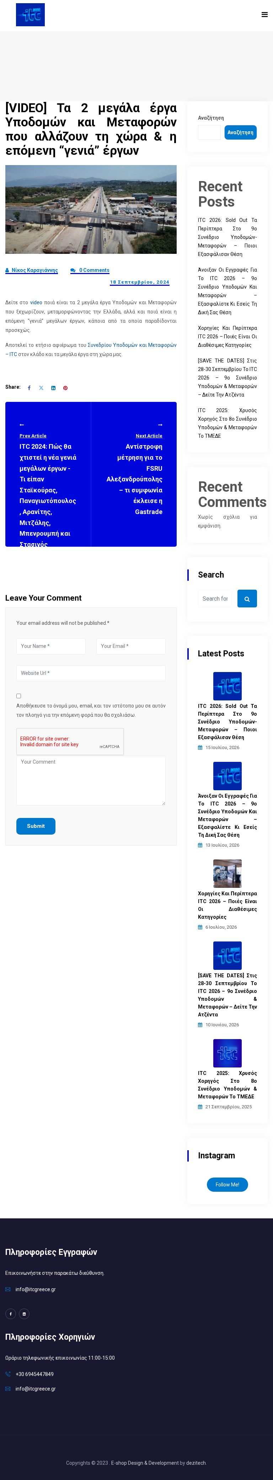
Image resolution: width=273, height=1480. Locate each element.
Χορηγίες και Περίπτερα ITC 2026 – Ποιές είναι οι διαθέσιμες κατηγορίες (227, 336)
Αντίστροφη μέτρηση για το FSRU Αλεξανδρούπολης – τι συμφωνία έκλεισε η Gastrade (134, 474)
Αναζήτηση (211, 118)
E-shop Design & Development (145, 1463)
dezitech (196, 1463)
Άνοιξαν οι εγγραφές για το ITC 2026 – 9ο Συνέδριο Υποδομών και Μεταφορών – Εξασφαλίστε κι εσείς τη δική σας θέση (227, 815)
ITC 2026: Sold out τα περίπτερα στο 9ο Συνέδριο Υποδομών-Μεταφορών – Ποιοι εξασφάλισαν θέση (227, 237)
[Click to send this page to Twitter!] (41, 387)
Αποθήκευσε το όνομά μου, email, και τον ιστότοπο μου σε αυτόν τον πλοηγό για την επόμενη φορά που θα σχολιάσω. (91, 710)
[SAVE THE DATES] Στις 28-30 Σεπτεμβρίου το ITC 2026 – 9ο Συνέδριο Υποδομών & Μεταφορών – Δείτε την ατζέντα (227, 378)
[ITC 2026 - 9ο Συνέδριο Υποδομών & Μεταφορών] (30, 14)
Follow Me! (227, 1184)
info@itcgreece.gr (36, 1289)
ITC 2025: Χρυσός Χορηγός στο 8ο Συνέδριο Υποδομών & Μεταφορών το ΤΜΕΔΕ (227, 1084)
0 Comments (93, 270)
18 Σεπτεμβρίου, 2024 (140, 282)
